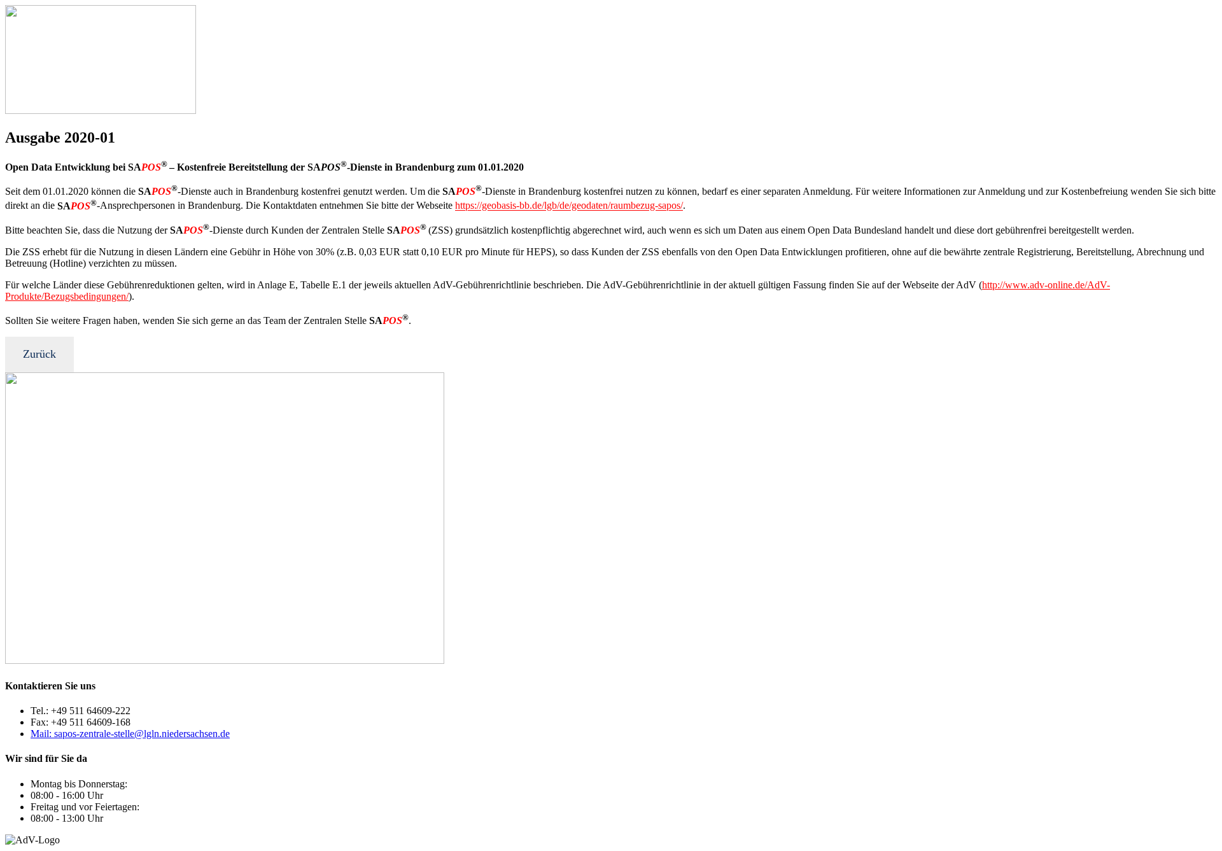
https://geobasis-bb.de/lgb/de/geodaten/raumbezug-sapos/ (569, 205)
